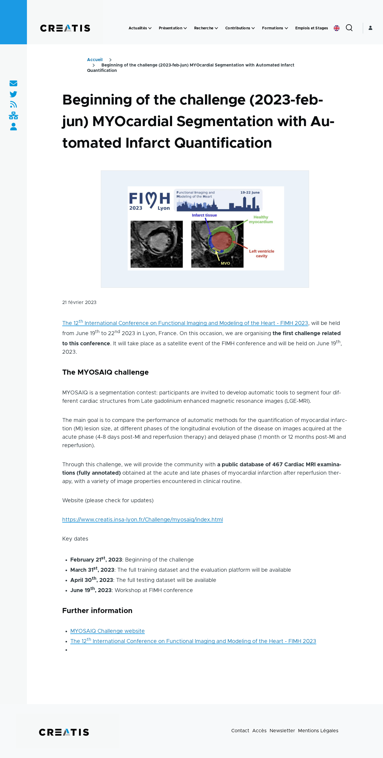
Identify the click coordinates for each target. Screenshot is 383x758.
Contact (240, 730)
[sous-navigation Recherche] (216, 28)
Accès (259, 730)
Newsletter (282, 730)
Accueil (95, 60)
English (337, 28)
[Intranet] (13, 116)
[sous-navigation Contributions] (253, 28)
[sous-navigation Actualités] (150, 28)
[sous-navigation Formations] (286, 28)
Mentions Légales (318, 730)
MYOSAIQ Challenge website (107, 631)
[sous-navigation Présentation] (185, 28)
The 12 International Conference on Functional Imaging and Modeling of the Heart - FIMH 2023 (185, 323)
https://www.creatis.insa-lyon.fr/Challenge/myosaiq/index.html (142, 520)
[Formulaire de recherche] (349, 28)
